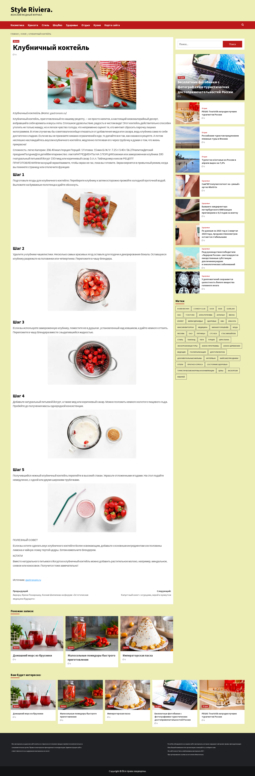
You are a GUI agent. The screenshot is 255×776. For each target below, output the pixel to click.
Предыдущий (50, 595)
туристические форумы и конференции (195, 371)
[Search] (243, 24)
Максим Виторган (185, 327)
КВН (222, 321)
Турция (211, 340)
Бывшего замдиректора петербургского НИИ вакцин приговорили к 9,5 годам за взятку (220, 209)
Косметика (17, 25)
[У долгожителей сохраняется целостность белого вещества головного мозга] (187, 282)
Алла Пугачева (205, 315)
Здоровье (72, 25)
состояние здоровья (217, 364)
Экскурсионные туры (187, 346)
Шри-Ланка (224, 340)
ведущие (181, 352)
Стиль (45, 25)
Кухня (97, 25)
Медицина (202, 327)
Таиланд (191, 340)
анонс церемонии (231, 346)
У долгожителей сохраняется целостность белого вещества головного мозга (218, 282)
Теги (202, 340)
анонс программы (210, 346)
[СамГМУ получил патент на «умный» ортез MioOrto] (187, 186)
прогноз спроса (195, 364)
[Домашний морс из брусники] (37, 633)
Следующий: (146, 593)
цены (220, 371)
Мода (235, 327)
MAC (179, 315)
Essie (220, 309)
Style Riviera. (32, 9)
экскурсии (233, 371)
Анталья (221, 315)
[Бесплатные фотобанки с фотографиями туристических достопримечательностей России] (174, 695)
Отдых (85, 25)
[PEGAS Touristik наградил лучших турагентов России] (187, 113)
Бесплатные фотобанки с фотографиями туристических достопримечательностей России (205, 87)
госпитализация (198, 352)
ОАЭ (190, 333)
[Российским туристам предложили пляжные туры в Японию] (187, 137)
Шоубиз (57, 25)
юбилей (181, 377)
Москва (180, 333)
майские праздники (229, 358)
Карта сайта (112, 25)
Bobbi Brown (183, 309)
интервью (211, 358)
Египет (180, 321)
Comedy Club (199, 309)
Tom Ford (190, 315)
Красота (33, 25)
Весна (232, 315)
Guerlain (231, 309)
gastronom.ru (33, 579)
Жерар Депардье (195, 321)
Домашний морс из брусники (32, 655)
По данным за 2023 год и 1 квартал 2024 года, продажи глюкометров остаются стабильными (220, 233)
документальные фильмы (189, 358)
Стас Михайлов (228, 333)
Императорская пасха (138, 655)
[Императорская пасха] (146, 633)
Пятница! (201, 333)
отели (180, 364)
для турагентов (217, 352)
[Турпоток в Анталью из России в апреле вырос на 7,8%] (187, 162)
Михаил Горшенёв (220, 327)
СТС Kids (213, 333)
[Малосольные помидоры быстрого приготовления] (92, 633)
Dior (212, 309)
